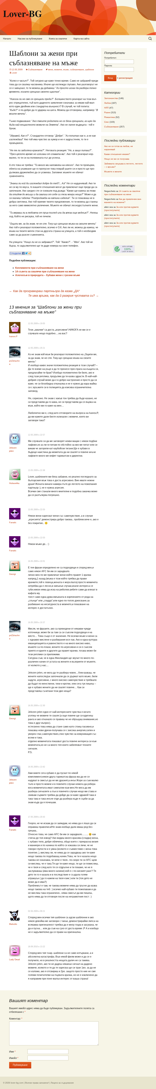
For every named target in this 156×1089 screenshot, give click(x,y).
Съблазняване (35, 69)
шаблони (89, 69)
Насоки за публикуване (30, 38)
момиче (58, 69)
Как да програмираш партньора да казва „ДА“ (44, 291)
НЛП (106, 107)
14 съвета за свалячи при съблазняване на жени (45, 271)
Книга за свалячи (58, 38)
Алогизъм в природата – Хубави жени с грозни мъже (47, 275)
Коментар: (15, 1018)
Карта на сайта (81, 38)
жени (50, 69)
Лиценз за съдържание (62, 1083)
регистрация (126, 78)
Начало (7, 38)
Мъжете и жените (113, 171)
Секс (106, 122)
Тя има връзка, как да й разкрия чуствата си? (63, 295)
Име (12, 1051)
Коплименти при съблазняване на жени (39, 268)
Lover (14, 72)
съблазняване (77, 69)
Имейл (13, 1058)
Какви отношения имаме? (117, 154)
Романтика (109, 117)
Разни (107, 112)
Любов (107, 103)
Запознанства (111, 98)
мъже (66, 69)
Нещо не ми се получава (116, 159)
